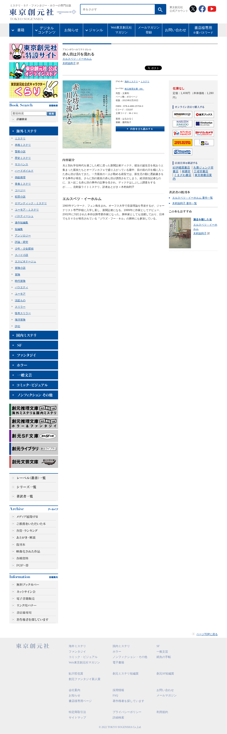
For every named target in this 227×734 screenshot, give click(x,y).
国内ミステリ (121, 646)
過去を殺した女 (202, 219)
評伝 (17, 326)
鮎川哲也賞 (76, 673)
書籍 (20, 30)
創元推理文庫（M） (134, 89)
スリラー (20, 306)
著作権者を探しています (128, 701)
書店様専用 (203, 30)
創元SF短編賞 (165, 673)
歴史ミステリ (23, 157)
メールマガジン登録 (149, 30)
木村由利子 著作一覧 (184, 203)
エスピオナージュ (25, 261)
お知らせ (71, 30)
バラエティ (21, 287)
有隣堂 (186, 171)
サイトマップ (77, 717)
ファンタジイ (77, 651)
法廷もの (20, 300)
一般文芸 (162, 651)
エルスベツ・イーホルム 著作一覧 (192, 197)
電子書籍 (118, 662)
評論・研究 (21, 242)
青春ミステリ (23, 183)
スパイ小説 (21, 255)
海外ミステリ (131, 81)
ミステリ (20, 138)
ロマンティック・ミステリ (31, 203)
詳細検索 (118, 717)
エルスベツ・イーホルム (77, 58)
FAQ (115, 695)
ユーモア (20, 293)
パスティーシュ (24, 216)
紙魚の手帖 (164, 657)
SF (158, 646)
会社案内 (74, 690)
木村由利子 (69, 63)
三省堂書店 (201, 171)
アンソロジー (23, 235)
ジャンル (96, 30)
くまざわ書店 (182, 175)
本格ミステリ (23, 144)
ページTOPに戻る (207, 634)
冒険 (17, 274)
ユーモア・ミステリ (27, 209)
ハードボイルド (24, 170)
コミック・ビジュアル (83, 657)
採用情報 (118, 690)
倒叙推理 (20, 177)
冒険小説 (20, 267)
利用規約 (162, 712)
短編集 (19, 229)
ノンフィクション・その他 (130, 657)
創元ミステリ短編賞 (126, 673)
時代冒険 (20, 280)
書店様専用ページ (80, 701)
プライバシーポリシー (127, 712)
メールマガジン (167, 695)
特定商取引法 (77, 712)
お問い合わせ (175, 30)
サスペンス (21, 164)
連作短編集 (21, 222)
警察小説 (20, 151)
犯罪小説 (20, 196)
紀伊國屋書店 (181, 167)
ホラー (117, 651)
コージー (20, 190)
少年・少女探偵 (24, 248)
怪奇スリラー (23, 313)
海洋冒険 (20, 319)
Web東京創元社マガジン (121, 30)
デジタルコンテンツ (47, 30)
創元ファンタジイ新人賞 (84, 679)
